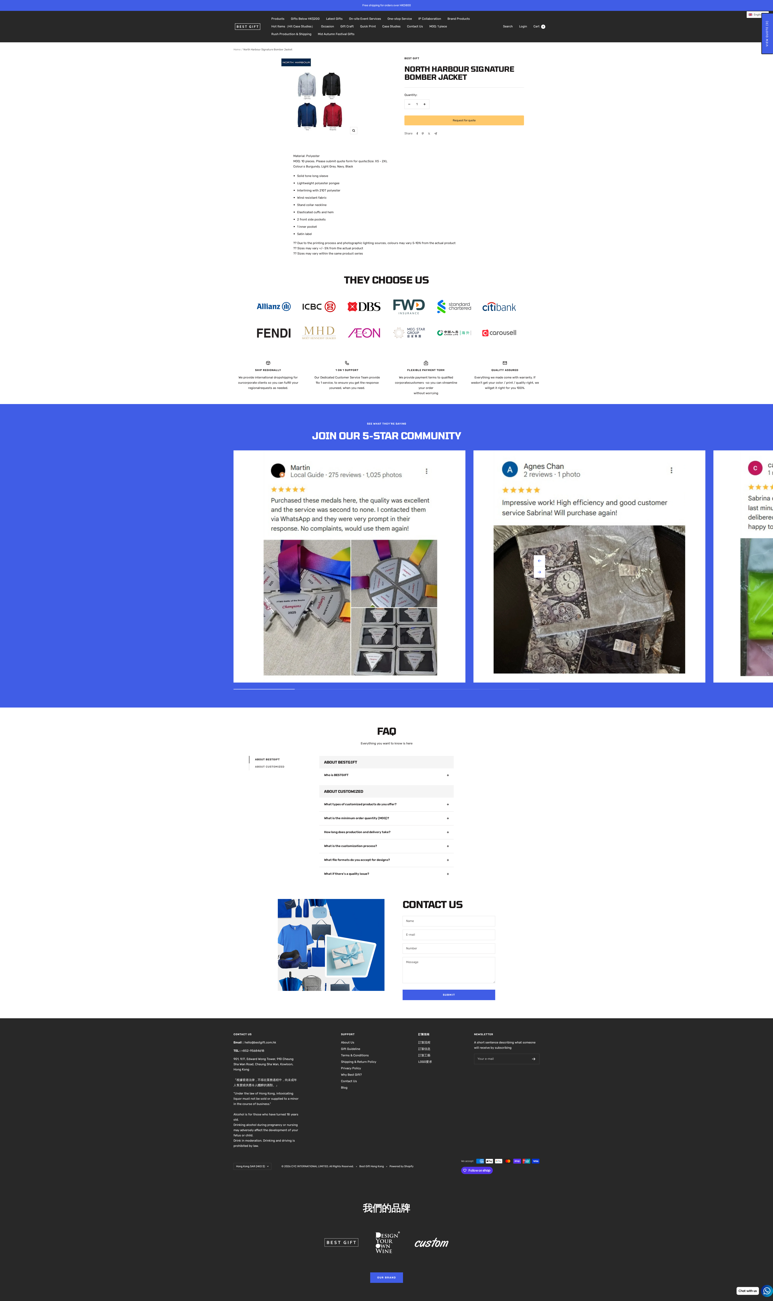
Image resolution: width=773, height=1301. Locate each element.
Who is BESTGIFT (336, 775)
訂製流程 (424, 1042)
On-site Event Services (365, 19)
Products (277, 19)
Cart (538, 26)
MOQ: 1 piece (438, 26)
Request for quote (464, 120)
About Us (347, 1042)
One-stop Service (400, 19)
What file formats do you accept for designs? (357, 860)
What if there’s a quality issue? (346, 874)
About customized (269, 766)
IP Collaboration (429, 19)
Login (523, 26)
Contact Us (415, 26)
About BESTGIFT (267, 759)
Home (237, 49)
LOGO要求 (425, 1062)
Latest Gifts (334, 19)
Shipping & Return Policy (358, 1062)
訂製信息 (424, 1049)
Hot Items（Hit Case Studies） (293, 26)
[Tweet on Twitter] (429, 133)
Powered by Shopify (401, 1166)
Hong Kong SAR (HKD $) (250, 1166)
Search (508, 26)
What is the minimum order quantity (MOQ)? (356, 818)
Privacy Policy (351, 1068)
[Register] (533, 1059)
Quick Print (368, 26)
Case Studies (391, 26)
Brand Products (458, 19)
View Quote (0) (767, 34)
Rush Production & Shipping (291, 34)
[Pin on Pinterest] (423, 133)
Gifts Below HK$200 (305, 19)
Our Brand (386, 1277)
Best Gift (411, 58)
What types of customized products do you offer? (360, 804)
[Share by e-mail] (435, 133)
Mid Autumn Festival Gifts (336, 34)
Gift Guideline (350, 1049)
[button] (758, 14)
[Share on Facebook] (417, 133)
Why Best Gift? (351, 1075)
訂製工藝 (424, 1055)
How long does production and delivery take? (357, 832)
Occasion (327, 26)
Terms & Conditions (355, 1055)
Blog (344, 1087)
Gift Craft (347, 26)
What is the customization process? (350, 846)
